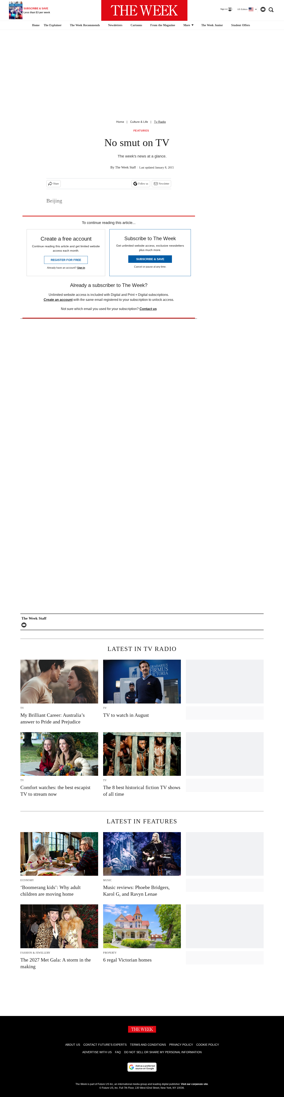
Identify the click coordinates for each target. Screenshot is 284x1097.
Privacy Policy (181, 1044)
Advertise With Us (97, 1052)
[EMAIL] (24, 625)
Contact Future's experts (105, 1044)
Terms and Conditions (148, 1044)
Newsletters (115, 25)
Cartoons (136, 25)
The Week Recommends (85, 25)
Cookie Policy (207, 1044)
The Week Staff (125, 167)
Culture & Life (139, 121)
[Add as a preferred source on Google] (142, 1067)
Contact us (148, 309)
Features (141, 130)
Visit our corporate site (194, 1084)
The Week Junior (212, 25)
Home (120, 121)
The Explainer (53, 25)
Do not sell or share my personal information (163, 1052)
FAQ (118, 1052)
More (187, 25)
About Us (72, 1044)
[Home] (35, 25)
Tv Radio (160, 121)
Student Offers (240, 25)
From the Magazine (162, 25)
